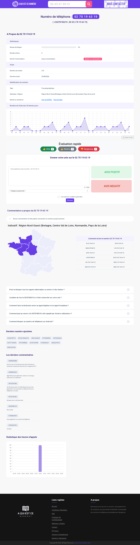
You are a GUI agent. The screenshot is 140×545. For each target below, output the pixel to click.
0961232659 (35, 338)
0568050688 (13, 361)
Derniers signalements (60, 535)
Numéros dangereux (59, 538)
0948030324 (13, 372)
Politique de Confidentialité (57, 518)
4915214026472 (23, 338)
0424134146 (11, 347)
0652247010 (56, 343)
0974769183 (13, 383)
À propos (55, 531)
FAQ (53, 514)
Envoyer (70, 200)
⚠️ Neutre (67, 149)
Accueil (54, 506)
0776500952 (46, 338)
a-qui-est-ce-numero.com (82, 543)
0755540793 (13, 425)
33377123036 (11, 343)
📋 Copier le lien (128, 137)
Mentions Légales (58, 524)
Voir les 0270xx (47, 100)
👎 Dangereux (88, 149)
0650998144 (13, 406)
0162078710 (11, 338)
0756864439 (13, 416)
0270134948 (34, 343)
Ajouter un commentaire (93, 59)
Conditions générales (59, 510)
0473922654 (57, 338)
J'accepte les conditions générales (71, 197)
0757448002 (23, 343)
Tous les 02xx (57, 100)
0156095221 (45, 343)
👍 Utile (48, 149)
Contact (54, 527)
